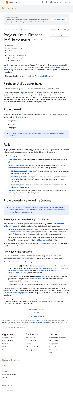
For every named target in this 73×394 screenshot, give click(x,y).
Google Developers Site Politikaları (39, 322)
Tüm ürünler (5, 377)
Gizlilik (10, 385)
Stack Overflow (54, 341)
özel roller (37, 279)
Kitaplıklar (5, 347)
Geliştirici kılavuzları (8, 337)
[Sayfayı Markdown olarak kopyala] (38, 39)
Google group (53, 344)
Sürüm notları (53, 347)
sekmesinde (42, 266)
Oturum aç (67, 2)
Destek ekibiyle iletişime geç (57, 337)
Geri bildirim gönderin (60, 35)
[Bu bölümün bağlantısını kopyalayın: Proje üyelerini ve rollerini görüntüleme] (50, 220)
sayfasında (42, 240)
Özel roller (12, 191)
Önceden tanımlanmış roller (18, 165)
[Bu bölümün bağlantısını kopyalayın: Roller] (14, 145)
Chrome (4, 368)
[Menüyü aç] (3, 2)
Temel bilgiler (26, 30)
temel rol (31, 230)
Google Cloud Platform (9, 374)
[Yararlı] (64, 29)
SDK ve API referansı (8, 341)
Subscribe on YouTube (32, 347)
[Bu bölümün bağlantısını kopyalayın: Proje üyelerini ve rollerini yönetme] (53, 201)
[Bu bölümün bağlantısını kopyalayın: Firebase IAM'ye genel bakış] (44, 84)
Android (4, 365)
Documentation (9, 8)
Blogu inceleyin (30, 337)
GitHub (4, 350)
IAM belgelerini (34, 76)
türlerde (18, 117)
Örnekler (5, 344)
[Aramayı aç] (43, 2)
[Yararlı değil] (67, 29)
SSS (50, 353)
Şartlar (4, 385)
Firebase (6, 30)
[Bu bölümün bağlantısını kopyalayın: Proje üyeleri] (23, 110)
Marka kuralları (53, 350)
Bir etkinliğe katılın (31, 350)
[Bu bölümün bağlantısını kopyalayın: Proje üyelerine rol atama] (34, 252)
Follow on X (29, 344)
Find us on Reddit (31, 341)
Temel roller (12, 160)
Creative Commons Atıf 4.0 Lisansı (38, 320)
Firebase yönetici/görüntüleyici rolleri (20, 270)
